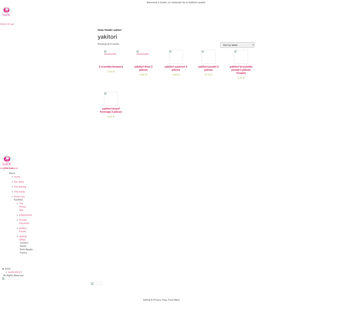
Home (26, 19)
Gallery (64, 19)
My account (80, 19)
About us (50, 19)
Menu (37, 19)
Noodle (108, 30)
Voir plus (111, 76)
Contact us (97, 19)
